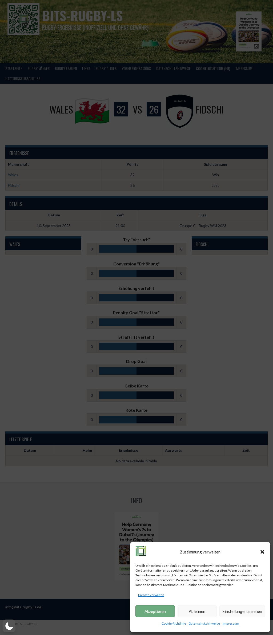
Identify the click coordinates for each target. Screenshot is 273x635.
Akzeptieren (155, 611)
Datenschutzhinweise (204, 623)
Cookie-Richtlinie (174, 623)
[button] (262, 552)
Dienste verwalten (151, 595)
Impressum (231, 623)
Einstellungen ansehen (242, 611)
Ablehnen (197, 611)
